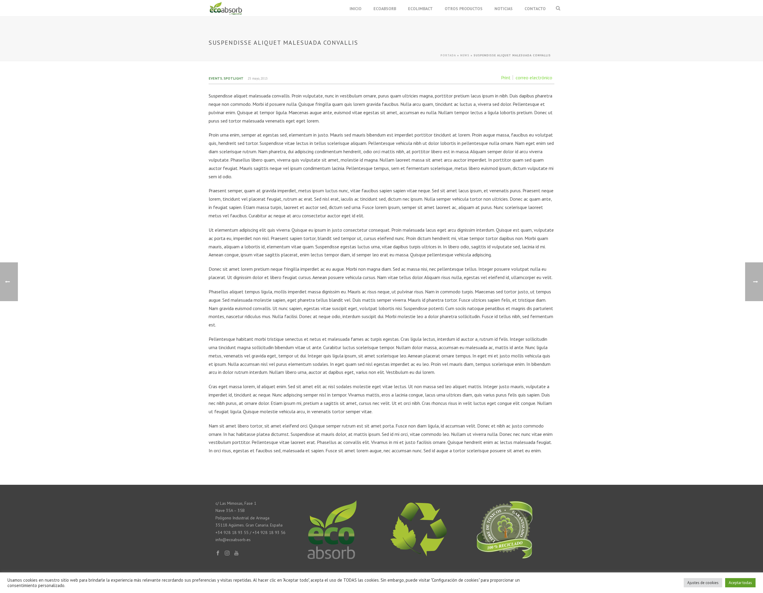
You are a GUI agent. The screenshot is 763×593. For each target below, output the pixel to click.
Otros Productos (464, 8)
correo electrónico (534, 77)
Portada (448, 55)
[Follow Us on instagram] (227, 553)
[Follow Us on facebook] (217, 553)
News (464, 55)
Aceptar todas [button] (740, 582)
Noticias (503, 8)
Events (215, 78)
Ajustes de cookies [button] (703, 582)
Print (506, 77)
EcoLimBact (420, 8)
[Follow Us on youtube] (236, 553)
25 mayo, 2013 (258, 78)
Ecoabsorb (384, 8)
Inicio (356, 8)
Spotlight (234, 78)
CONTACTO (535, 8)
